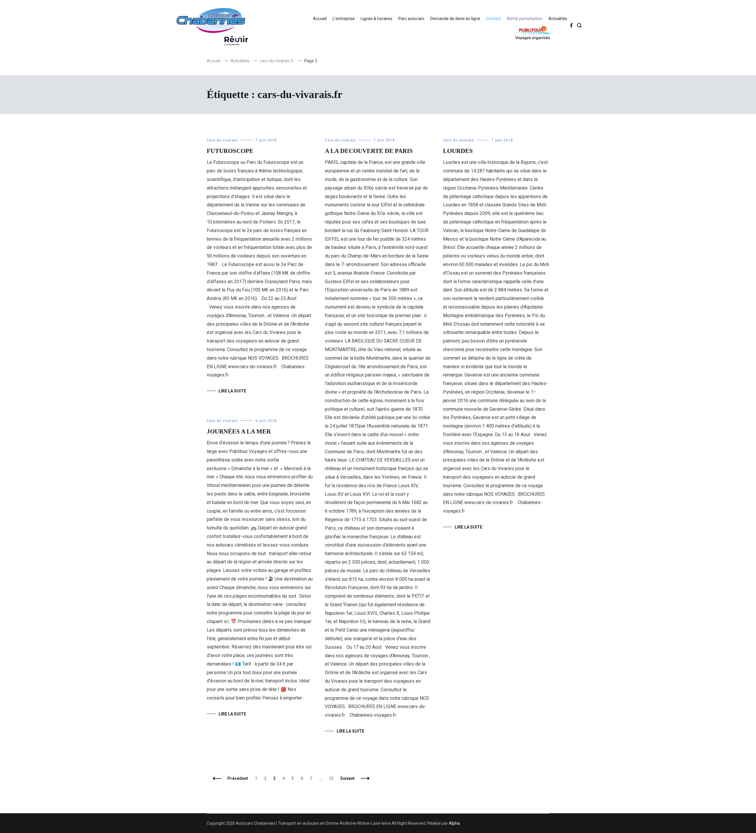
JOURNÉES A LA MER (239, 431)
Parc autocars (411, 18)
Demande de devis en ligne (455, 18)
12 (332, 778)
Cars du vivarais (222, 140)
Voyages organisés (518, 32)
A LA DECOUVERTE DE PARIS (369, 150)
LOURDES (458, 150)
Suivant (347, 778)
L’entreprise (344, 18)
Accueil (320, 18)
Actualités (557, 18)
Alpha (454, 823)
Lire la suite (232, 391)
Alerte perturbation (524, 18)
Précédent (237, 778)
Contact (493, 18)
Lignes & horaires (376, 18)
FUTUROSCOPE (230, 150)
